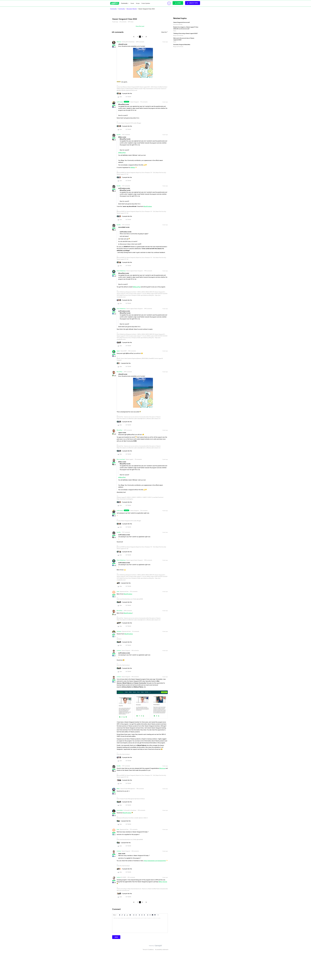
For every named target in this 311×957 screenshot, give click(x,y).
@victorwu (162, 768)
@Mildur (132, 167)
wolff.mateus (120, 102)
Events (132, 3)
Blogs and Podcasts (178, 35)
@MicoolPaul (122, 152)
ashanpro (119, 631)
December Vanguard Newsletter (181, 44)
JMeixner (119, 42)
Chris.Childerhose (121, 271)
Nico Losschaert (121, 459)
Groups (138, 3)
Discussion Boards (132, 9)
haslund (119, 877)
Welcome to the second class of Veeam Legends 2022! (183, 39)
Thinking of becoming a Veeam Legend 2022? (185, 33)
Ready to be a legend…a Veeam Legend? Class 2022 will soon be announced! (185, 28)
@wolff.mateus (148, 206)
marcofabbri (120, 810)
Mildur (118, 788)
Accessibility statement (161, 949)
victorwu (119, 650)
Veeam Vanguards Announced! (181, 22)
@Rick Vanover (163, 882)
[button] (192, 3)
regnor (118, 351)
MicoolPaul (119, 372)
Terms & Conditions (148, 949)
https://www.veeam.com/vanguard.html (155, 861)
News (174, 31)
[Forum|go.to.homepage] (114, 3)
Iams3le (119, 134)
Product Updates (146, 3)
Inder (118, 591)
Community (113, 9)
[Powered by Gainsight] (155, 946)
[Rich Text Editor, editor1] (140, 925)
